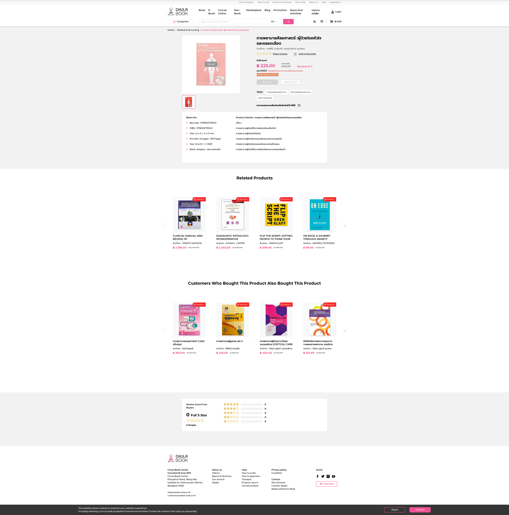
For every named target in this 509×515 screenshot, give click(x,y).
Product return (250, 482)
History (216, 473)
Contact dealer (279, 486)
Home (171, 30)
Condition (276, 473)
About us (217, 470)
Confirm (420, 510)
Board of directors (222, 476)
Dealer (215, 482)
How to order (249, 473)
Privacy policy (279, 470)
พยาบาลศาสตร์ (265, 98)
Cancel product (250, 486)
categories (182, 21)
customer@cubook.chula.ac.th (182, 495)
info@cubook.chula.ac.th (179, 492)
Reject (394, 510)
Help (244, 470)
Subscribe (328, 484)
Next (345, 226)
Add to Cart (290, 82)
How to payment (251, 476)
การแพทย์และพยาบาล (276, 92)
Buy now (267, 82)
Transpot (246, 479)
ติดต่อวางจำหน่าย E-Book (283, 489)
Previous (164, 226)
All (272, 21)
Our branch (218, 479)
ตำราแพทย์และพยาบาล (300, 92)
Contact (275, 479)
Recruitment (278, 482)
